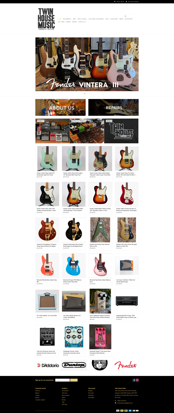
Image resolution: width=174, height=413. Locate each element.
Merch (121, 19)
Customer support (40, 400)
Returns (37, 397)
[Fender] (100, 365)
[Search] (125, 16)
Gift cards (61, 22)
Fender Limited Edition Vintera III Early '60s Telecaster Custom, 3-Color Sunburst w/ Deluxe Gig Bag (100, 209)
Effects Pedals (82, 19)
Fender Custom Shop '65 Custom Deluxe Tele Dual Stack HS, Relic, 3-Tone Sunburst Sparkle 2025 (126, 174)
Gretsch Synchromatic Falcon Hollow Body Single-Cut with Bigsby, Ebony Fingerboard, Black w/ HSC (73, 245)
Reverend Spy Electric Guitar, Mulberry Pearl (100, 281)
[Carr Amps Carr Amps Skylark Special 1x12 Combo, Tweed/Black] (74, 301)
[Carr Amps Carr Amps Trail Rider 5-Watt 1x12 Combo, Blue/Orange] (127, 265)
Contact (37, 395)
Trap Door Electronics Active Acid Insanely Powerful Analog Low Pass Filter (46, 352)
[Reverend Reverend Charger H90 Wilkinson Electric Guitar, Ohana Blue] (74, 265)
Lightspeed (62, 410)
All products (65, 390)
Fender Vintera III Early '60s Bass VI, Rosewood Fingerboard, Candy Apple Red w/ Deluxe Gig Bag (126, 209)
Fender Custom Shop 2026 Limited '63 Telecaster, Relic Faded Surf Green (72, 174)
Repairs (74, 22)
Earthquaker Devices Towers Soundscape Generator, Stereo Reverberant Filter (71, 352)
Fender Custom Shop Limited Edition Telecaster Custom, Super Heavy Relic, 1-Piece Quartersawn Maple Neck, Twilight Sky (100, 174)
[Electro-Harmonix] (74, 365)
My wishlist (91, 397)
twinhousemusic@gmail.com (125, 403)
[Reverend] (87, 64)
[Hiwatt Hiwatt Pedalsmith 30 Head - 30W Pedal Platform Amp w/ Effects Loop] (127, 301)
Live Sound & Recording (96, 19)
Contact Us (82, 22)
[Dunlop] (48, 365)
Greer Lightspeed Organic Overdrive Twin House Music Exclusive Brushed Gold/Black (100, 316)
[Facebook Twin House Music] (133, 380)
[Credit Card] (118, 410)
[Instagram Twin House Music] (137, 380)
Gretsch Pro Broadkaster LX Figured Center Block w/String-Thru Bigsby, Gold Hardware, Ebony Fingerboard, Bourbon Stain (46, 245)
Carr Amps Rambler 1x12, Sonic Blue (47, 315)
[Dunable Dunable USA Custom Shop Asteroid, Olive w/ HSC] (100, 229)
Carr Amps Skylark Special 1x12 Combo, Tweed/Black (72, 316)
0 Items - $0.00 (120, 1)
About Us (37, 390)
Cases (107, 19)
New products (65, 395)
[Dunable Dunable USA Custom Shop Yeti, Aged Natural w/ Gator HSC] (127, 229)
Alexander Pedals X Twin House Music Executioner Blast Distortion (100, 352)
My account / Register (133, 1)
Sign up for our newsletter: (44, 380)
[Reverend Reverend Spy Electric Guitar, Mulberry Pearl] (100, 265)
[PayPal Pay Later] (126, 410)
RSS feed (64, 404)
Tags (63, 402)
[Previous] (39, 64)
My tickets (91, 395)
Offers (63, 397)
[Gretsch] (125, 365)
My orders (91, 393)
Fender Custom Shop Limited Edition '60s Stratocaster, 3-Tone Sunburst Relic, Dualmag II (73, 209)
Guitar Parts (129, 19)
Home (59, 19)
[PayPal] (122, 410)
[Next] (135, 64)
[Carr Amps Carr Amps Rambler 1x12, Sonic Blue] (47, 301)
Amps (74, 19)
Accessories (114, 19)
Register (90, 390)
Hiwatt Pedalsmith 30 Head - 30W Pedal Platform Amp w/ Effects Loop (126, 316)
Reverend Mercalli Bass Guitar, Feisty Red (47, 281)
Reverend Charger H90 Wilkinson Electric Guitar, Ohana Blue (72, 281)
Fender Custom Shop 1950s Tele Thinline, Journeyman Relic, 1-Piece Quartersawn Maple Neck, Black (46, 209)
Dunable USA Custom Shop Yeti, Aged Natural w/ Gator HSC (126, 245)
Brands (68, 22)
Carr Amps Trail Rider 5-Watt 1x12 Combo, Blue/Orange (125, 281)
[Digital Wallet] (135, 410)
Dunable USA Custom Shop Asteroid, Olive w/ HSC (99, 245)
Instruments (67, 19)
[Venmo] (130, 410)
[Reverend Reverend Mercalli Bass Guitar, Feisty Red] (47, 265)
